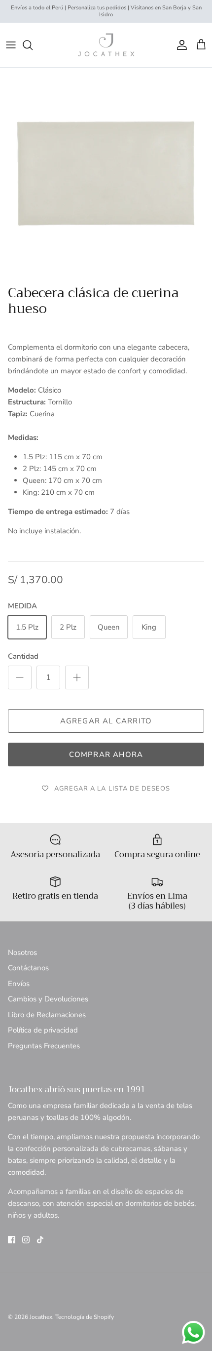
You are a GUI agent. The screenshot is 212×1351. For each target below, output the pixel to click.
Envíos (19, 984)
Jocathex (41, 1317)
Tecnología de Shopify (84, 1317)
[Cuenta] (179, 45)
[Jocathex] (106, 45)
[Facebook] (11, 1239)
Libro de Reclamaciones (47, 1015)
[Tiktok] (40, 1239)
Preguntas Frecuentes (44, 1046)
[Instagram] (26, 1239)
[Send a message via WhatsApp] (193, 1332)
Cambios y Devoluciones (48, 999)
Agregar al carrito (106, 721)
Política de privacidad (43, 1030)
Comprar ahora (106, 754)
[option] (106, 174)
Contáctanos (28, 968)
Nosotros (22, 952)
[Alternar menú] (11, 45)
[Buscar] (32, 45)
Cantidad (23, 656)
